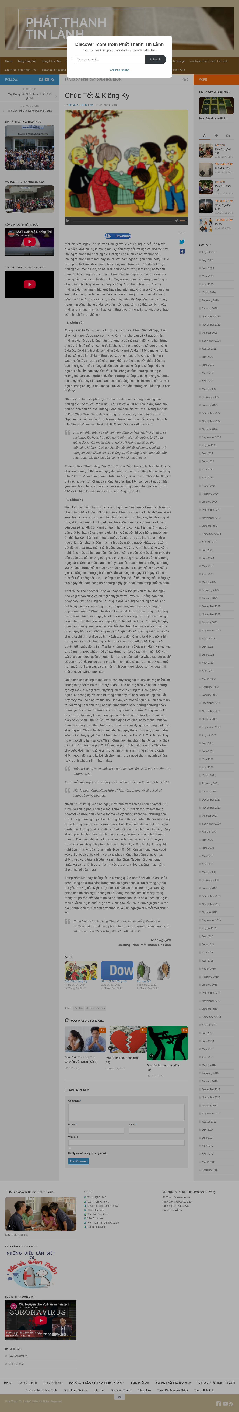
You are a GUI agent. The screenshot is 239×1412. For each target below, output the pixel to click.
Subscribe (156, 59)
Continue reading (119, 69)
